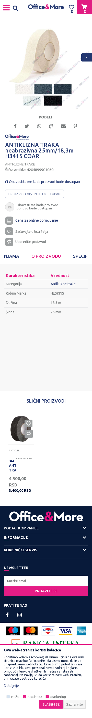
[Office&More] (46, 7)
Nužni (15, 697)
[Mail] (63, 125)
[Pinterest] (75, 125)
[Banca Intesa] (46, 643)
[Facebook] (15, 125)
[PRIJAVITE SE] (46, 581)
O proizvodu (46, 256)
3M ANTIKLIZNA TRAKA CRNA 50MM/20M (12, 470)
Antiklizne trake (20, 164)
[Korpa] (84, 7)
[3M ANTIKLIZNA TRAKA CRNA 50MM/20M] (21, 429)
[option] (46, 66)
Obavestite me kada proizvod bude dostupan (44, 182)
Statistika (35, 697)
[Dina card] (48, 631)
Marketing (58, 697)
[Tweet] (27, 125)
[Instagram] (19, 615)
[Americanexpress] (81, 631)
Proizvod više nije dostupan (34, 194)
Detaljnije (11, 686)
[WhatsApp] (39, 125)
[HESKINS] (17, 137)
